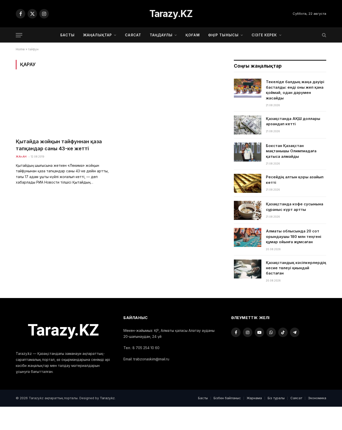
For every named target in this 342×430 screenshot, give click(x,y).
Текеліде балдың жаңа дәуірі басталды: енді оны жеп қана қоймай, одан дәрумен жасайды (295, 89)
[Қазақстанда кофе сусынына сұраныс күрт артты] (247, 210)
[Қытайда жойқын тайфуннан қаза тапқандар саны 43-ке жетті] (64, 106)
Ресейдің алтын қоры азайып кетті (294, 180)
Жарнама (254, 398)
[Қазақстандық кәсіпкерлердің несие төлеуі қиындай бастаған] (247, 268)
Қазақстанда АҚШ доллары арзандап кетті (293, 121)
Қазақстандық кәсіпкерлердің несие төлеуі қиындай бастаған (296, 268)
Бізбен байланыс (227, 398)
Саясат (133, 35)
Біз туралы (276, 398)
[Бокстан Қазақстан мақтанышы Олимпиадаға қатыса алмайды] (247, 152)
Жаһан (21, 156)
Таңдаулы (161, 35)
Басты (67, 35)
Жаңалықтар (97, 35)
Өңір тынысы (223, 35)
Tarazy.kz (107, 398)
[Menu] (19, 35)
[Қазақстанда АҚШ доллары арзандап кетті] (247, 124)
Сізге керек (264, 35)
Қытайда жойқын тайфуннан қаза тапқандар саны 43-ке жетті (59, 144)
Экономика (317, 398)
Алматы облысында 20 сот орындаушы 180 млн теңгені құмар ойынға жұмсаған (293, 236)
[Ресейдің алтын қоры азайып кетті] (247, 183)
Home (20, 49)
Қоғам (193, 35)
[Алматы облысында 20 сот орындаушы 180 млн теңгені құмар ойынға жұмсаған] (247, 237)
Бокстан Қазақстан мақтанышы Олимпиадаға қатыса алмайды (291, 151)
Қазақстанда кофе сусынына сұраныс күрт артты (294, 207)
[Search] (323, 35)
